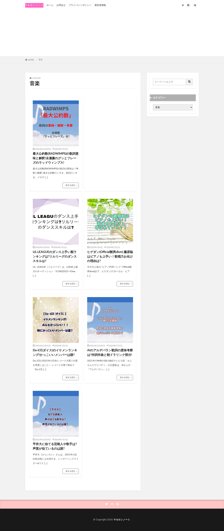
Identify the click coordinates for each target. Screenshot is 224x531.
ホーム (49, 5)
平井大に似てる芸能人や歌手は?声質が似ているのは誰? (55, 446)
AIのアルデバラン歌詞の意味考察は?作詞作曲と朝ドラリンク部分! (110, 352)
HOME (31, 60)
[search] (189, 82)
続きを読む (71, 185)
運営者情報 (100, 5)
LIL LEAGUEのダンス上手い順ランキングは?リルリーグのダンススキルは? (55, 257)
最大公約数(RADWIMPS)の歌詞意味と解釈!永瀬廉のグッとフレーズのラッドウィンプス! (56, 158)
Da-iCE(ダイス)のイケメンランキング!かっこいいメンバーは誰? (55, 352)
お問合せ (61, 5)
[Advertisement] (112, 33)
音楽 (41, 60)
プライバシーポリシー (80, 5)
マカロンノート (122, 520)
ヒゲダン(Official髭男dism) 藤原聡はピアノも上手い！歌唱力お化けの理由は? (110, 257)
